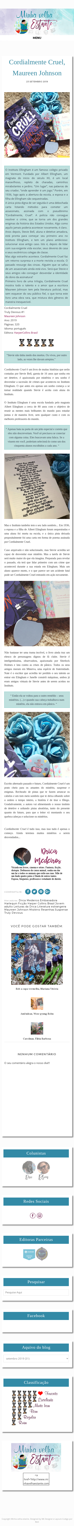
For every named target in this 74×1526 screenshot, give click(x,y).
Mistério (34, 909)
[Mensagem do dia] (29, 1179)
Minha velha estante (20, 1519)
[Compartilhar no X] (34, 891)
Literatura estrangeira (51, 906)
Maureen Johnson (14, 316)
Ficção (22, 903)
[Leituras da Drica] (43, 1179)
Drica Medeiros (29, 900)
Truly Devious (13, 912)
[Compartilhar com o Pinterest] (41, 891)
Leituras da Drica (25, 906)
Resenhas (47, 909)
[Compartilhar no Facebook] (28, 891)
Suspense (61, 909)
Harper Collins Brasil (41, 903)
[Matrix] (29, 1259)
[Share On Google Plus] (47, 891)
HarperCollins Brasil (26, 332)
